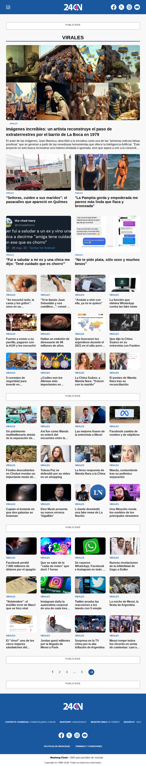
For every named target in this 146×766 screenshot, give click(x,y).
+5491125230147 (73, 722)
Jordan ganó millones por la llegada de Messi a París (55, 644)
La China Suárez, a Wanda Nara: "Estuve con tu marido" (89, 381)
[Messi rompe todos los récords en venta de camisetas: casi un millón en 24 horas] (125, 623)
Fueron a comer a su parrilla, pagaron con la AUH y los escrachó (21, 342)
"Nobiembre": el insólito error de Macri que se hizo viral (20, 605)
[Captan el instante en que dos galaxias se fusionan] (21, 492)
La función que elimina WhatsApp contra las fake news (123, 303)
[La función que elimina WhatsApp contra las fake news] (125, 283)
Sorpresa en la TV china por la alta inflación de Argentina (90, 644)
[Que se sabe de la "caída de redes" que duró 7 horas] (56, 545)
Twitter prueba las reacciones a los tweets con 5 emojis (88, 605)
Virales (13, 124)
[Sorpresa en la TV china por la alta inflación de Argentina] (90, 623)
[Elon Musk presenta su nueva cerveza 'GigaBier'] (56, 492)
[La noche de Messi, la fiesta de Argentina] (125, 584)
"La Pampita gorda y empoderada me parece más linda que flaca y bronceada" (106, 202)
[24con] (73, 7)
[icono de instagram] (129, 7)
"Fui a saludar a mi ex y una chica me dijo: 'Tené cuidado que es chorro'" (38, 262)
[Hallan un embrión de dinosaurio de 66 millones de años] (56, 322)
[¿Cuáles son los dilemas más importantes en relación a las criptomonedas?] (56, 361)
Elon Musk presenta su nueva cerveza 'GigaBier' (54, 512)
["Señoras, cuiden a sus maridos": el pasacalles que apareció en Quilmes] (38, 172)
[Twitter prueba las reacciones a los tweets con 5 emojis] (90, 584)
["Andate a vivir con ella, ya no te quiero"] (90, 283)
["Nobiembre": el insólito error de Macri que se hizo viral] (21, 584)
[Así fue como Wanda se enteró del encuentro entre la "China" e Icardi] (56, 414)
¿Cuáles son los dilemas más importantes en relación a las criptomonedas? (52, 384)
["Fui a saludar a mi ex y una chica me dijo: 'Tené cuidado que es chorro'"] (38, 234)
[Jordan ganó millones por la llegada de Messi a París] (56, 623)
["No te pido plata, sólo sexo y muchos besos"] (107, 234)
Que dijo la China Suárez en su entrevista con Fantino (125, 342)
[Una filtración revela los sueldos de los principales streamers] (125, 492)
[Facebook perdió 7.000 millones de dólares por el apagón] (21, 545)
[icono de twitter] (121, 7)
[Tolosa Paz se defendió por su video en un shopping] (56, 453)
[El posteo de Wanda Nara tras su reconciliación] (125, 361)
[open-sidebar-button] (8, 7)
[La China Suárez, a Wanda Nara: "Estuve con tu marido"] (90, 361)
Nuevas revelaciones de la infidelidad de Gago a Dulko (124, 566)
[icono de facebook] (113, 7)
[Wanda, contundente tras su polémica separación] (125, 453)
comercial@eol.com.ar (30, 722)
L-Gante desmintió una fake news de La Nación (89, 512)
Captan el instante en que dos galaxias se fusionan (20, 512)
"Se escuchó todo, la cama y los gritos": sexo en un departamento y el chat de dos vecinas (20, 306)
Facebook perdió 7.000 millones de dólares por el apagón (21, 566)
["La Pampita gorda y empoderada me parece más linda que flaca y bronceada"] (107, 172)
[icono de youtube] (137, 7)
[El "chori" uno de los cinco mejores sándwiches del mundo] (21, 623)
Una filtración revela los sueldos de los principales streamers (124, 512)
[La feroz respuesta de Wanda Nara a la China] (90, 453)
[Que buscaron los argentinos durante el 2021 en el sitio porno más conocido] (90, 322)
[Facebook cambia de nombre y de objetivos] (125, 414)
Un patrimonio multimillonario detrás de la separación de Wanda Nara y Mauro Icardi (20, 438)
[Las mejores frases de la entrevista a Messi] (90, 414)
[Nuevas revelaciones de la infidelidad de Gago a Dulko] (125, 545)
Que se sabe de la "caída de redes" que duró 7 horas (55, 566)
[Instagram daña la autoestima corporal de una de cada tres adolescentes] (56, 584)
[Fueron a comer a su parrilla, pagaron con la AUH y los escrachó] (21, 322)
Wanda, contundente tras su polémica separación (123, 473)
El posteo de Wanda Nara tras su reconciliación (123, 381)
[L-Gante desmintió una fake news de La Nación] (90, 492)
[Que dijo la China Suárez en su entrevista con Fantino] (125, 322)
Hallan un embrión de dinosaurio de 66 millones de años (55, 342)
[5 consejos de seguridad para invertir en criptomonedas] (21, 361)
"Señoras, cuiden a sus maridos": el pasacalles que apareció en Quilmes (36, 200)
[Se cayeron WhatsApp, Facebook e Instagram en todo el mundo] (90, 545)
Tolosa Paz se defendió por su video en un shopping (55, 473)
